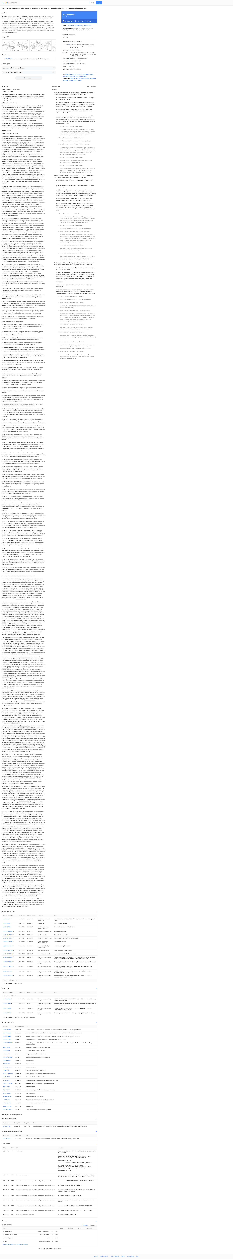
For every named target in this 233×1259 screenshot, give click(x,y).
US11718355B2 (7, 1008)
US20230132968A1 (8, 957)
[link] (26, 59)
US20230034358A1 (8, 954)
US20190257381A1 (8, 946)
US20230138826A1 (8, 975)
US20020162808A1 (8, 1057)
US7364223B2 (6, 923)
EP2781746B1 (6, 1099)
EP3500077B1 (6, 1070)
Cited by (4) (79, 74)
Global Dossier (72, 80)
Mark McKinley (79, 25)
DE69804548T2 (7, 1060)
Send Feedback (104, 1256)
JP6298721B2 (6, 1086)
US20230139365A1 (8, 971)
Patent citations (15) (70, 74)
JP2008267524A (7, 1096)
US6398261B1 (7, 919)
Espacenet (65, 80)
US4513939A (6, 1080)
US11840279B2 (7, 1013)
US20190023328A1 (8, 941)
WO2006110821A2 (8, 1073)
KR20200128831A (7, 1109)
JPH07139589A (7, 1093)
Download (85, 1225)
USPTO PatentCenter (79, 78)
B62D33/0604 (8, 58)
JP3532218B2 (6, 1063)
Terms (123, 1256)
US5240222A (6, 1077)
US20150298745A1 (8, 931)
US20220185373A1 (8, 950)
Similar (89, 21)
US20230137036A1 (8, 961)
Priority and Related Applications (77, 76)
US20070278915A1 (8, 1067)
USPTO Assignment (90, 78)
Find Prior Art (79, 21)
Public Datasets (115, 1256)
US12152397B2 (7, 1103)
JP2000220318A (7, 1106)
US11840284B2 (7, 1003)
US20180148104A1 (8, 938)
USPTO (72, 78)
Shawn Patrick (71, 25)
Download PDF (69, 21)
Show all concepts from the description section (15, 1244)
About (95, 1256)
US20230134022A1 (8, 966)
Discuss (79, 80)
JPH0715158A (6, 1047)
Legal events (86, 74)
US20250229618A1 (8, 1083)
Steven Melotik (87, 25)
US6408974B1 (6, 1054)
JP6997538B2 (6, 1090)
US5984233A (6, 1050)
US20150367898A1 (8, 935)
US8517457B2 (6, 927)
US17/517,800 (6, 1126)
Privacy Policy (130, 1256)
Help (137, 1256)
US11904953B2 (7, 999)
